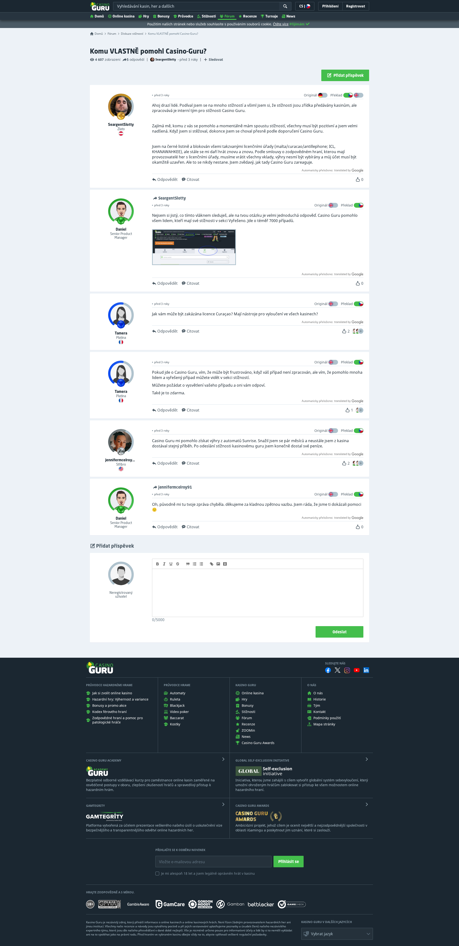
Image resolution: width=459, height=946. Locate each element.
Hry (146, 16)
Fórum (229, 16)
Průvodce (185, 16)
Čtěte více (281, 24)
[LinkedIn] (366, 670)
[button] (360, 331)
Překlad (336, 95)
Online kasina (124, 16)
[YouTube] (357, 670)
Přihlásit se (288, 861)
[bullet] (201, 564)
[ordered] (194, 564)
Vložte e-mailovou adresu (177, 858)
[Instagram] (347, 670)
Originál (310, 95)
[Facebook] (328, 670)
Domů (99, 16)
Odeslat (340, 631)
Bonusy (163, 16)
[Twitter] (337, 670)
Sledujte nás (335, 663)
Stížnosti (209, 16)
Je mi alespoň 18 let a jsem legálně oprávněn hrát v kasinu (208, 873)
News (290, 16)
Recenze (250, 16)
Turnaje (271, 16)
